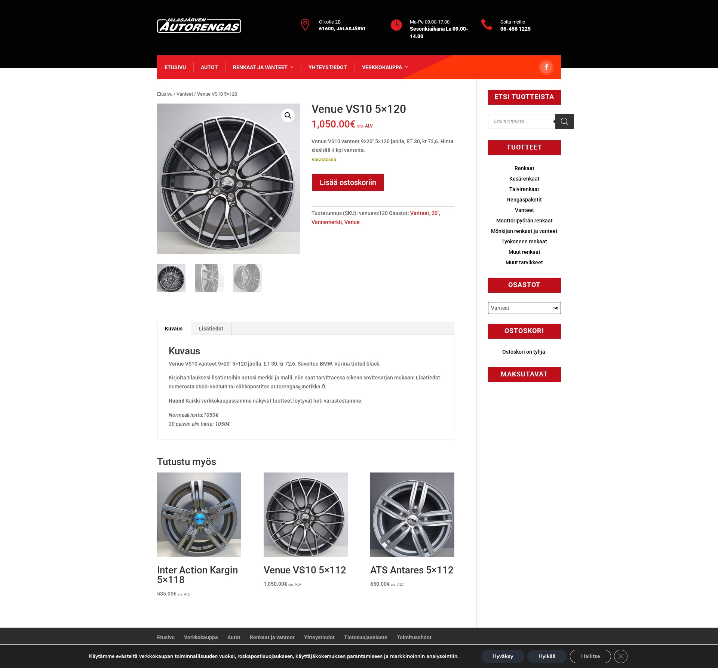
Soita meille (512, 22)
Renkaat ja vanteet (260, 67)
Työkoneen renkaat (524, 241)
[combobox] (524, 308)
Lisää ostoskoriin (348, 182)
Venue (352, 222)
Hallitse (590, 656)
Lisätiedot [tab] (211, 329)
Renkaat (524, 168)
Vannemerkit (327, 222)
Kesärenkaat (524, 179)
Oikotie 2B (330, 22)
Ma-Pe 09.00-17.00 (429, 22)
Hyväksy (503, 656)
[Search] (564, 121)
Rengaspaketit (524, 200)
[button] (288, 115)
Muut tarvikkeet (524, 262)
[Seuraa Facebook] (546, 67)
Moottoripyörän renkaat (524, 221)
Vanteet (185, 94)
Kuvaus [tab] (173, 329)
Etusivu (175, 67)
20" (435, 213)
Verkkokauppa (382, 67)
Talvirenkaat (524, 189)
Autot (209, 67)
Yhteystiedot (328, 67)
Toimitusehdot (414, 637)
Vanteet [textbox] (524, 308)
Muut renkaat (524, 252)
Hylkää (547, 656)
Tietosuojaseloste (365, 637)
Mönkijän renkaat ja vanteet (524, 231)
